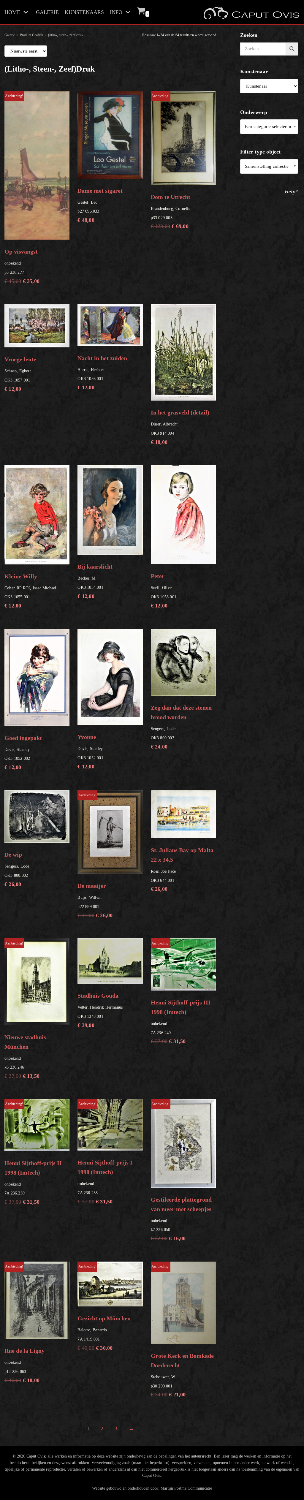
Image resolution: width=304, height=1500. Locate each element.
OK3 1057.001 (20, 374)
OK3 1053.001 (163, 591)
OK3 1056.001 (102, 373)
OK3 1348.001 (100, 1010)
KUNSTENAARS (84, 12)
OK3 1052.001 (90, 752)
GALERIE (47, 12)
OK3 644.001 (182, 869)
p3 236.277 (21, 189)
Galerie (9, 35)
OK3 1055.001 (30, 591)
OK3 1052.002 (23, 752)
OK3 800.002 (16, 869)
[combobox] (269, 126)
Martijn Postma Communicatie (186, 1488)
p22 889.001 (95, 855)
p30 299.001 (182, 1331)
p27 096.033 (100, 205)
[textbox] (269, 126)
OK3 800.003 (181, 727)
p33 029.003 (170, 161)
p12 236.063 (24, 1323)
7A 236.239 (33, 1153)
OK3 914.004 (180, 427)
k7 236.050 (181, 1171)
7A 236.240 (180, 993)
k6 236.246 (25, 1010)
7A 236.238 (104, 1153)
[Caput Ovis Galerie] (251, 12)
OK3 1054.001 (95, 581)
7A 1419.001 (104, 1307)
